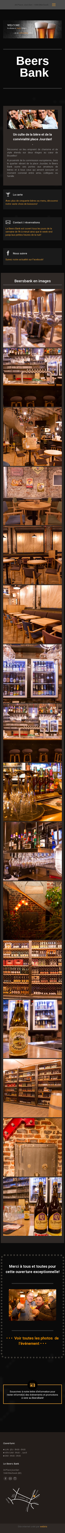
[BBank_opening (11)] (32, 910)
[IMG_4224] (32, 496)
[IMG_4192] (32, 851)
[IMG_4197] (32, 673)
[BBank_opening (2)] (32, 792)
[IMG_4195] (32, 318)
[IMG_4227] (32, 436)
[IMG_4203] (32, 614)
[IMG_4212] (32, 1147)
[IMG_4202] (32, 555)
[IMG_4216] (32, 969)
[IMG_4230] (32, 733)
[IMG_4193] (32, 1029)
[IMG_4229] (32, 377)
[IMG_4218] (32, 1088)
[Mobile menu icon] (54, 5)
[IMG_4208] (32, 1206)
